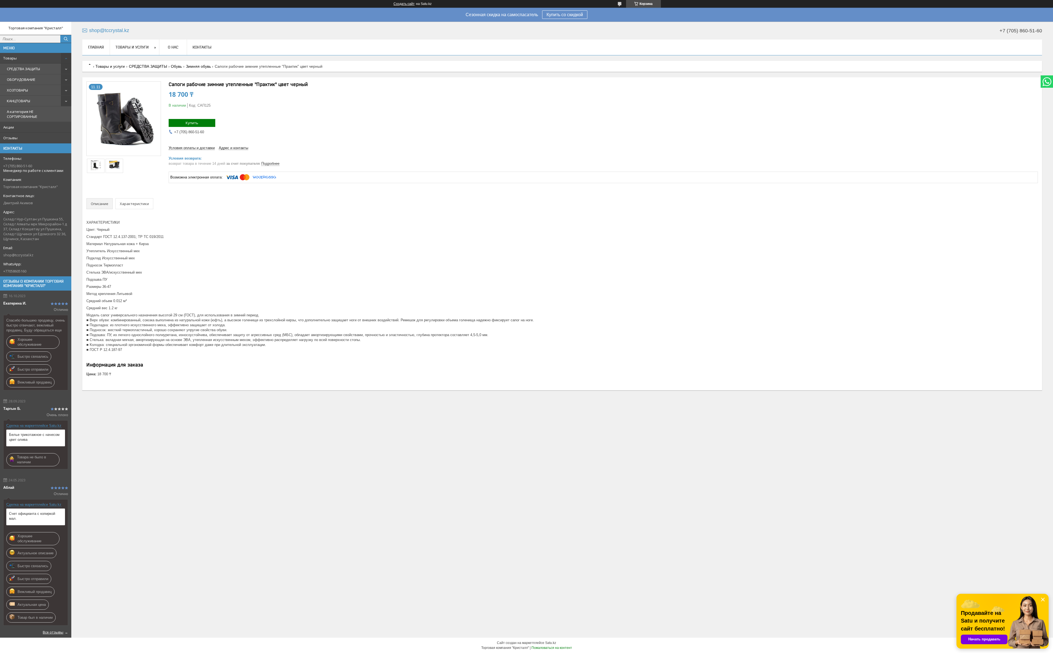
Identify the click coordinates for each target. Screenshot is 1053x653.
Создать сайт (404, 4)
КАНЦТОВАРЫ (18, 100)
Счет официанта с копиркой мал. (32, 516)
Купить (192, 122)
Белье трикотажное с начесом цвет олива (34, 437)
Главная (96, 47)
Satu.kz (550, 643)
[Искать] (65, 39)
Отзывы (10, 137)
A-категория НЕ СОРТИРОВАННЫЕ (22, 114)
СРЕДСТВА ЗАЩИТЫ (23, 68)
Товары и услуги (132, 47)
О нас (173, 47)
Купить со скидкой (565, 14)
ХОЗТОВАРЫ (17, 90)
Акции (8, 127)
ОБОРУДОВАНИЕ (21, 79)
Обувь (176, 66)
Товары (10, 58)
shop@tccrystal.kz (18, 254)
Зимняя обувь (198, 66)
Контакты (202, 47)
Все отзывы (53, 632)
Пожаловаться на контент (551, 648)
